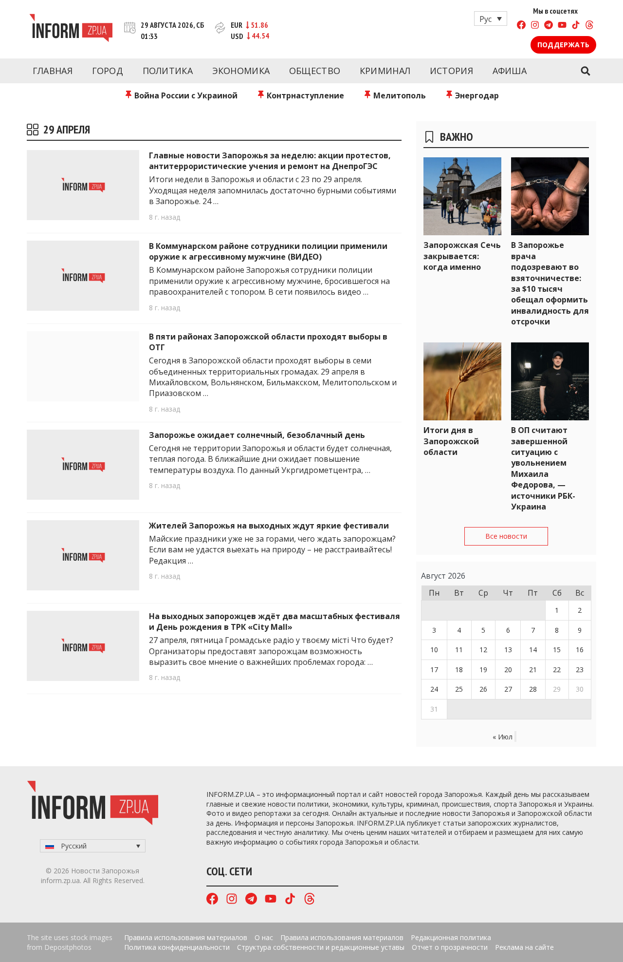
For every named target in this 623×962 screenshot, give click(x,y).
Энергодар (476, 95)
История (451, 70)
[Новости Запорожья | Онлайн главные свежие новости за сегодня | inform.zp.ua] (70, 29)
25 (459, 689)
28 (533, 689)
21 (533, 669)
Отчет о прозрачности (450, 947)
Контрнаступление (304, 95)
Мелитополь (398, 95)
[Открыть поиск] (585, 71)
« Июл (503, 736)
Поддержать (563, 44)
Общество (314, 70)
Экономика (241, 70)
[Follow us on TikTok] (575, 26)
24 (434, 689)
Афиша (510, 70)
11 (459, 649)
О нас (264, 937)
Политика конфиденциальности (177, 947)
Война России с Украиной (185, 95)
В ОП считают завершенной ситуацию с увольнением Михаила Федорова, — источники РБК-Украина (543, 468)
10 (434, 649)
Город (108, 70)
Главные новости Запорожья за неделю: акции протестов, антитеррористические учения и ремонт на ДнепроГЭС (270, 160)
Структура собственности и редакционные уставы (320, 947)
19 (483, 669)
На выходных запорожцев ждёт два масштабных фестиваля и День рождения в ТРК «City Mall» (274, 621)
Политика (168, 70)
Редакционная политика (451, 937)
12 (483, 649)
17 (434, 669)
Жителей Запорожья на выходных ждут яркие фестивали (269, 525)
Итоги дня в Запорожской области (451, 441)
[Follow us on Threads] (589, 26)
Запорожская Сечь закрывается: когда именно (462, 256)
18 (459, 669)
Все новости (506, 536)
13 (508, 649)
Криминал (385, 70)
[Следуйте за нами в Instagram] (535, 26)
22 (557, 669)
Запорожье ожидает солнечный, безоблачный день (257, 435)
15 (557, 649)
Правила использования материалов (185, 937)
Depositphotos (68, 947)
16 (580, 649)
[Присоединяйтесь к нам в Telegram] (548, 26)
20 (508, 669)
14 (533, 649)
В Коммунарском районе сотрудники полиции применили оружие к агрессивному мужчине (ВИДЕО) (268, 251)
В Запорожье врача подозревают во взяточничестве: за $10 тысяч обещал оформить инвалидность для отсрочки (550, 283)
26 (483, 689)
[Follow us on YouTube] (562, 26)
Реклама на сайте (524, 947)
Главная (53, 70)
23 (580, 669)
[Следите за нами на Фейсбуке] (521, 26)
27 (508, 689)
